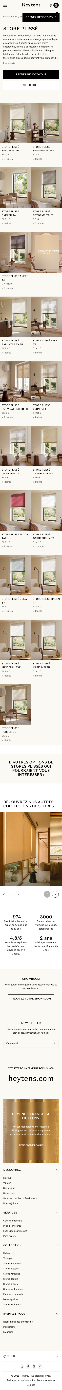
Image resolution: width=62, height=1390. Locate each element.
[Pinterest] (40, 1366)
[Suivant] (55, 894)
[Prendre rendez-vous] (56, 5)
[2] (9, 894)
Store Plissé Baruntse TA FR (12, 342)
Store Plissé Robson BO (10, 730)
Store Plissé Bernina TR (41, 407)
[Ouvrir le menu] (5, 5)
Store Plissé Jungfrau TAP (11, 665)
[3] (14, 894)
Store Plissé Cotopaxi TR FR (43, 213)
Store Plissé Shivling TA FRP (43, 148)
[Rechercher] (54, 1043)
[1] (4, 894)
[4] (19, 894)
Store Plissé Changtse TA (10, 471)
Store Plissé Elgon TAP (15, 536)
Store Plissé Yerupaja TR (10, 148)
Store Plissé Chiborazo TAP (43, 471)
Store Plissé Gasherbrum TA (44, 536)
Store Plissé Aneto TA (15, 278)
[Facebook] (28, 1366)
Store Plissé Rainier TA (10, 213)
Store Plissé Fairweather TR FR (15, 407)
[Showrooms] (50, 5)
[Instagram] (34, 1366)
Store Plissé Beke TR (45, 342)
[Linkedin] (22, 1366)
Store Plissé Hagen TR (46, 600)
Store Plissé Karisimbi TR (41, 665)
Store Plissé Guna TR (14, 600)
